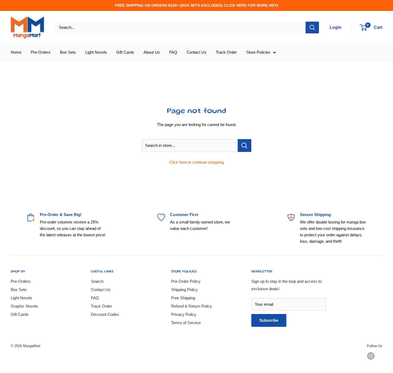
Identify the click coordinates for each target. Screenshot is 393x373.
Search (97, 281)
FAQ (173, 52)
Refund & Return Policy (191, 306)
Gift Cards (125, 52)
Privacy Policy (183, 314)
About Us (152, 52)
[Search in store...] (244, 145)
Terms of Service (186, 322)
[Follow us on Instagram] (371, 356)
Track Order (226, 52)
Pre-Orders (41, 52)
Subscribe (268, 320)
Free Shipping (183, 298)
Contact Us (196, 52)
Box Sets (68, 52)
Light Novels (96, 52)
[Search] (312, 27)
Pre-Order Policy (186, 281)
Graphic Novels (24, 306)
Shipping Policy (184, 289)
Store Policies (258, 52)
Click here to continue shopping (196, 162)
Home (16, 52)
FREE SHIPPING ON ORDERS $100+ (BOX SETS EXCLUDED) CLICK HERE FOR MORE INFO (196, 5)
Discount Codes (105, 314)
